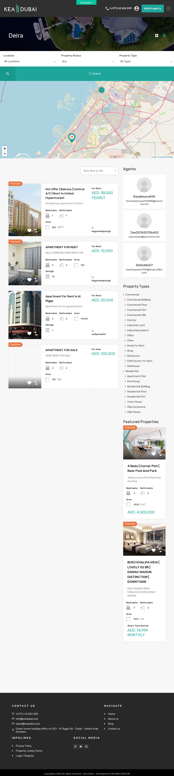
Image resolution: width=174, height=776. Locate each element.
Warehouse (133, 366)
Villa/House (134, 412)
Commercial (132, 294)
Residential (131, 371)
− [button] (5, 154)
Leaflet (154, 156)
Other (130, 340)
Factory (131, 320)
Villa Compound (136, 406)
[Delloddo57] (144, 259)
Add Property (152, 8)
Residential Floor (137, 391)
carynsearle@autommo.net (144, 236)
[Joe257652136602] (144, 226)
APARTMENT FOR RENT (62, 247)
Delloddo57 (144, 265)
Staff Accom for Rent (139, 360)
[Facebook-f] (75, 746)
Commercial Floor (137, 304)
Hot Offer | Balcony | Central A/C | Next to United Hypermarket (65, 193)
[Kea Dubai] (20, 12)
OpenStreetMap (166, 156)
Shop (130, 350)
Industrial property (138, 330)
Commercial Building (139, 299)
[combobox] (29, 62)
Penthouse (133, 381)
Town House (134, 401)
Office (130, 335)
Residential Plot (136, 396)
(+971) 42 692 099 (121, 8)
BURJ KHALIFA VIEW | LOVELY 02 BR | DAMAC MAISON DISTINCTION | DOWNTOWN (143, 572)
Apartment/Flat (136, 376)
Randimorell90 (144, 197)
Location (8, 55)
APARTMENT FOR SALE (62, 350)
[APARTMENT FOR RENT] (71, 138)
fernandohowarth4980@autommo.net (144, 203)
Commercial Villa (136, 315)
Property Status (71, 55)
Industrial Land (136, 325)
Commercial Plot (136, 309)
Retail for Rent (135, 345)
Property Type (128, 55)
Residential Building (138, 386)
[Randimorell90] (144, 190)
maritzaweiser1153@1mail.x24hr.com (144, 271)
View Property (24, 225)
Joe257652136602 (144, 232)
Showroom (133, 355)
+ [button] (5, 148)
